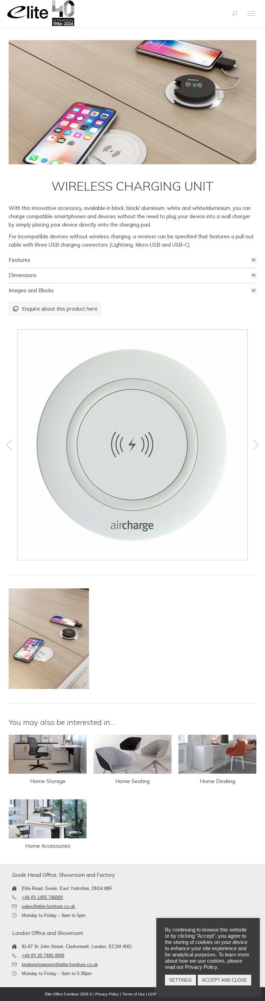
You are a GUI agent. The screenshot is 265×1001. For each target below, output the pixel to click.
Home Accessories (47, 846)
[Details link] (47, 754)
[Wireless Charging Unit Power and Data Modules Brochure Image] (49, 638)
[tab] (132, 260)
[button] (9, 445)
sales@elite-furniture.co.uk (48, 906)
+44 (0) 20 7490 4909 (43, 955)
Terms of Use (133, 994)
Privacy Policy (107, 994)
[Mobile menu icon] (251, 13)
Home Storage (48, 781)
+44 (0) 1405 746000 (42, 897)
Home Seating (132, 781)
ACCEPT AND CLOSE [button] (224, 980)
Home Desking (217, 781)
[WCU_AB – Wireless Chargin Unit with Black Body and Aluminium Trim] (132, 445)
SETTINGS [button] (180, 980)
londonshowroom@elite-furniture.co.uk (60, 964)
